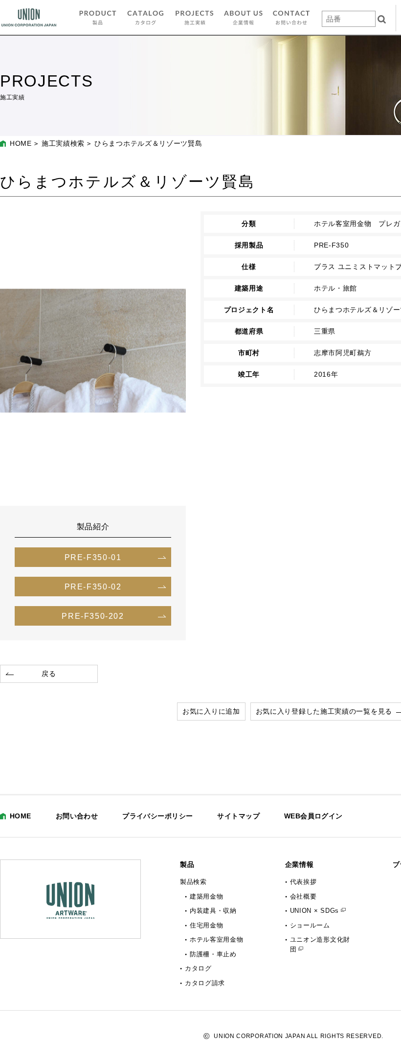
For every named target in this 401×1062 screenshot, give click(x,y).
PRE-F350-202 (93, 615)
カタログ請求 (205, 983)
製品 (187, 864)
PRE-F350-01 (93, 557)
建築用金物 (206, 896)
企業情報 (299, 864)
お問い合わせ (77, 816)
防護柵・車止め (213, 954)
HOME (21, 143)
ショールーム (310, 925)
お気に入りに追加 (211, 711)
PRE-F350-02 (93, 586)
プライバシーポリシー (157, 816)
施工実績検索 (63, 143)
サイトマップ (238, 816)
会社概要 (303, 896)
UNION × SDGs (314, 910)
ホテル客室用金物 (217, 939)
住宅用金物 (206, 925)
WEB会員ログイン (313, 816)
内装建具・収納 (213, 910)
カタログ (198, 968)
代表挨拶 (303, 881)
